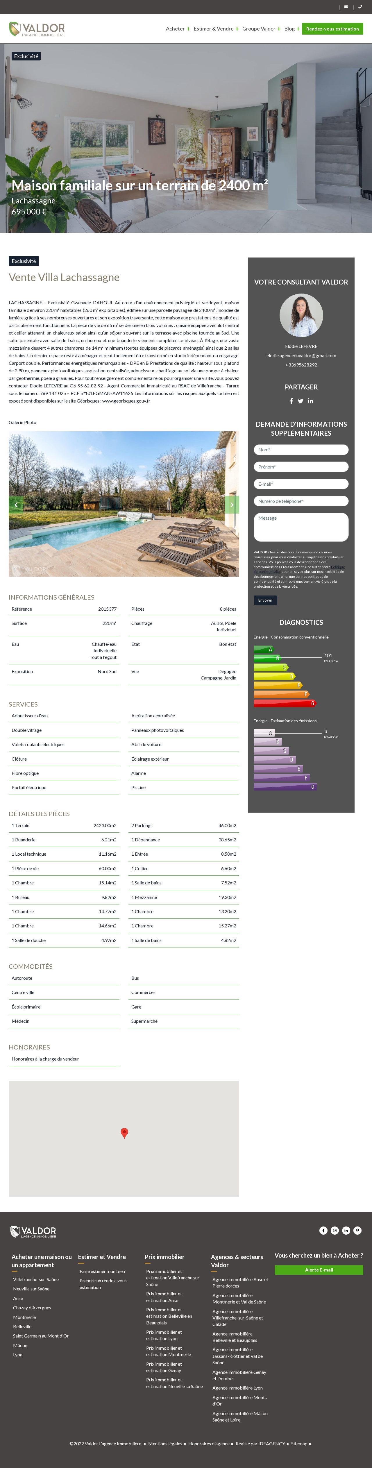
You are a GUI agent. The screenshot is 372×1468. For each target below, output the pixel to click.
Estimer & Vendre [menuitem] (214, 28)
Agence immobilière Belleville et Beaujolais (234, 1337)
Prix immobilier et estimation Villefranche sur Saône (172, 1277)
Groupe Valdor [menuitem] (259, 28)
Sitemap (299, 1443)
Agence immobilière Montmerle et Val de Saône (239, 1298)
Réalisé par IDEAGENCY (260, 1443)
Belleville (22, 1326)
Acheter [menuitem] (175, 28)
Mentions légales (165, 1443)
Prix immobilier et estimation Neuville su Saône (174, 1383)
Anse (18, 1298)
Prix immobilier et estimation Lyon (164, 1335)
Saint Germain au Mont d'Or (41, 1335)
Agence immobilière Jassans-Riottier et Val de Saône (237, 1356)
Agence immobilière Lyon (237, 1387)
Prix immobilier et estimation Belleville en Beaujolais (169, 1316)
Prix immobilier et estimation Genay (164, 1367)
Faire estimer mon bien (102, 1271)
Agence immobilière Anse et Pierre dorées (240, 1282)
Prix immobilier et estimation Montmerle (168, 1351)
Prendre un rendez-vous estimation (103, 1284)
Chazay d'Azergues (32, 1307)
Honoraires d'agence (209, 1443)
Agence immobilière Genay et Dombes (239, 1375)
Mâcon (20, 1345)
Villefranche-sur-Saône (36, 1279)
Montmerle (24, 1317)
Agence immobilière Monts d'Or (239, 1400)
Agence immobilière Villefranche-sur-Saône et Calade (237, 1317)
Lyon (17, 1354)
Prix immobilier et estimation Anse (164, 1297)
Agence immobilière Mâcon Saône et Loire (240, 1416)
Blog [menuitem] (289, 28)
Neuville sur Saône (31, 1288)
